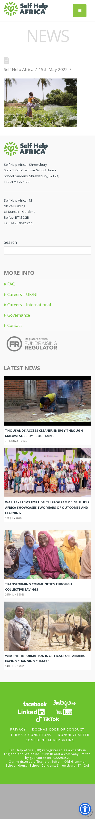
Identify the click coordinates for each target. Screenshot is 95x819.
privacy (18, 729)
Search (10, 242)
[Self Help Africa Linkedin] (30, 711)
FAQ (11, 284)
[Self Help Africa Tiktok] (47, 719)
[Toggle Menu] (79, 10)
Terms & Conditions (31, 734)
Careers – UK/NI (22, 294)
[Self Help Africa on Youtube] (64, 711)
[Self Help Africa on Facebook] (35, 703)
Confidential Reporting (50, 740)
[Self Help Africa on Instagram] (64, 703)
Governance (18, 315)
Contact (14, 325)
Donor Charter (74, 734)
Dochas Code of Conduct (58, 729)
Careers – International (29, 304)
